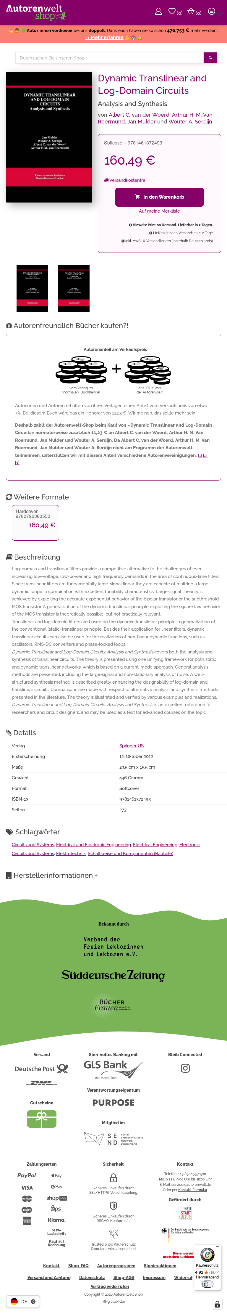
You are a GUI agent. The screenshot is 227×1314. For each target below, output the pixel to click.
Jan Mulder (141, 121)
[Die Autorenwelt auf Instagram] (185, 1070)
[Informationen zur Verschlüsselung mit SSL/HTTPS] (113, 1180)
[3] (17, 463)
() (179, 13)
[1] (200, 455)
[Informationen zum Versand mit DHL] (41, 1085)
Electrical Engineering (155, 844)
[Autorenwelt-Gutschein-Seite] (41, 1126)
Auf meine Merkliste (159, 211)
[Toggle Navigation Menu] (211, 12)
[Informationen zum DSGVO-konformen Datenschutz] (113, 1208)
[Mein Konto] (158, 12)
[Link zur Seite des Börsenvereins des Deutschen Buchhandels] (185, 1257)
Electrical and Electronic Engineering (93, 844)
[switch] (207, 1284)
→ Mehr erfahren (104, 37)
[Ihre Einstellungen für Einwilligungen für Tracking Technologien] (217, 1304)
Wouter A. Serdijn (190, 121)
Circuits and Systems (33, 844)
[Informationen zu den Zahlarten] (26, 1178)
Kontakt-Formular (192, 1190)
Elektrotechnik (71, 853)
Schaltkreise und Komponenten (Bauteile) (130, 853)
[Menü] (217, 1248)
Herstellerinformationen (56, 875)
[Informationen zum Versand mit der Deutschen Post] (41, 1070)
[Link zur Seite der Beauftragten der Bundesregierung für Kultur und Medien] (185, 1247)
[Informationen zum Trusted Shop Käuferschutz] (113, 1236)
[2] (205, 455)
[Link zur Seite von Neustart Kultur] (185, 1219)
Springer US (131, 745)
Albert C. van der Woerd (139, 115)
